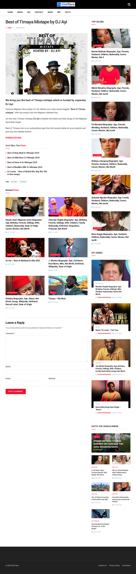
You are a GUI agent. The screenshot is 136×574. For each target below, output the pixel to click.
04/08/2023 (97, 478)
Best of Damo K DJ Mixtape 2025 (22, 162)
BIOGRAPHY (55, 214)
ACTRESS (97, 119)
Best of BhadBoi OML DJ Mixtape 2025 (24, 167)
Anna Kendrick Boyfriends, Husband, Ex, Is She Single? (101, 526)
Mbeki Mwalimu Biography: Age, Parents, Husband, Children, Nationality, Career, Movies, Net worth (110, 91)
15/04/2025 (118, 297)
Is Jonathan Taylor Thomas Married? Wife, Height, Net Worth (99, 472)
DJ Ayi (14, 182)
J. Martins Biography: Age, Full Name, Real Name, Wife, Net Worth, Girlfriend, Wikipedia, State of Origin (66, 263)
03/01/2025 (118, 374)
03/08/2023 (117, 478)
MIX (59, 12)
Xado (10, 28)
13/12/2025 (11, 232)
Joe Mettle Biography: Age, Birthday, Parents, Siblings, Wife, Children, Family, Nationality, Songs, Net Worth (110, 368)
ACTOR (10, 214)
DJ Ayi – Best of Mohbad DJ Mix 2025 (23, 260)
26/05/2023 (20, 28)
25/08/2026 (97, 61)
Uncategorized (100, 82)
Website (51, 378)
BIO (28, 12)
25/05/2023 (54, 302)
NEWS (50, 12)
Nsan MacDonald (104, 297)
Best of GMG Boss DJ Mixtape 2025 (23, 157)
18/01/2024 (54, 270)
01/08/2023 (117, 505)
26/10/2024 (118, 413)
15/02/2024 (11, 264)
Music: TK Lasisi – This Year (106, 330)
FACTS (68, 12)
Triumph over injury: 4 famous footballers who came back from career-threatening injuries (108, 444)
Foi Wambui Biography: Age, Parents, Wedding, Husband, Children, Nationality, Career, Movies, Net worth (110, 127)
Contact (39, 12)
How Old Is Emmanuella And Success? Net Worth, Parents (120, 499)
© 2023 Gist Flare (12, 565)
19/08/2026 (97, 244)
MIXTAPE (11, 255)
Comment (11, 333)
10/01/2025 (118, 333)
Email (8, 378)
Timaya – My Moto (57, 298)
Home (10, 12)
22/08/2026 (97, 97)
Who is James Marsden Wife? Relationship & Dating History (120, 472)
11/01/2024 (11, 308)
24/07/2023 (97, 532)
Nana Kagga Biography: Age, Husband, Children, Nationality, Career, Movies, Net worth (110, 237)
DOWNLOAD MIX (13, 137)
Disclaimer (126, 565)
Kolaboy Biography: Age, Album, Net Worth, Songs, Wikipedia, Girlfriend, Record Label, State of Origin (22, 301)
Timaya (23, 182)
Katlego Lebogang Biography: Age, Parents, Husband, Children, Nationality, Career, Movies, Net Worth (110, 164)
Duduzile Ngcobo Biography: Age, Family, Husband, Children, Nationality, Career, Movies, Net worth (110, 200)
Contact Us (102, 565)
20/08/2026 (97, 171)
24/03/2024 (99, 450)
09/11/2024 (54, 232)
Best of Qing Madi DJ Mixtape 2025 (23, 153)
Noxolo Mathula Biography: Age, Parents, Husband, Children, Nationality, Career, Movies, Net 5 (110, 54)
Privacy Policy (114, 565)
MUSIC (20, 12)
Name (8, 367)
